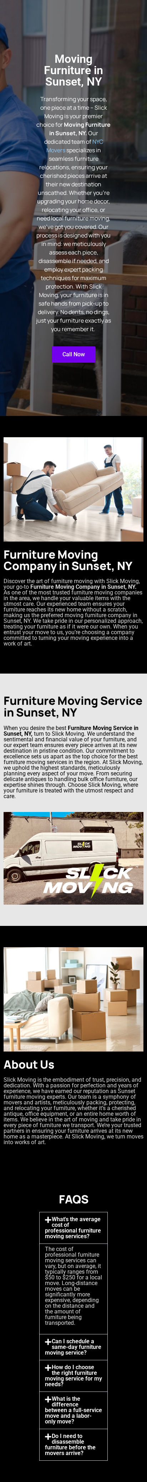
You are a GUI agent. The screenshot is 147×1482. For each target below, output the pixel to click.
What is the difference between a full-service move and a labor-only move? (73, 1410)
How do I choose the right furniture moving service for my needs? (73, 1376)
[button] (73, 1228)
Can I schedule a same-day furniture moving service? (73, 1347)
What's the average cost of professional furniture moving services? (73, 1228)
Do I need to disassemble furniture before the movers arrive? (70, 1444)
